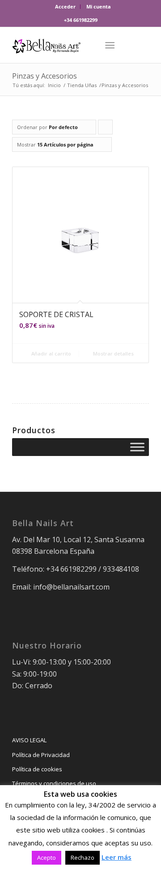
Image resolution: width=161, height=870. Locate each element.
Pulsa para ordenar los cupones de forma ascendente (105, 129)
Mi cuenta (98, 6)
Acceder (65, 6)
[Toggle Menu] (137, 447)
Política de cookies (37, 769)
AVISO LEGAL (29, 740)
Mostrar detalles (113, 353)
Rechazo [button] (82, 857)
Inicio (54, 85)
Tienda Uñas (82, 85)
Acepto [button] (46, 857)
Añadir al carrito (50, 353)
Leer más (116, 857)
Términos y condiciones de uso (54, 783)
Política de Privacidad (41, 755)
